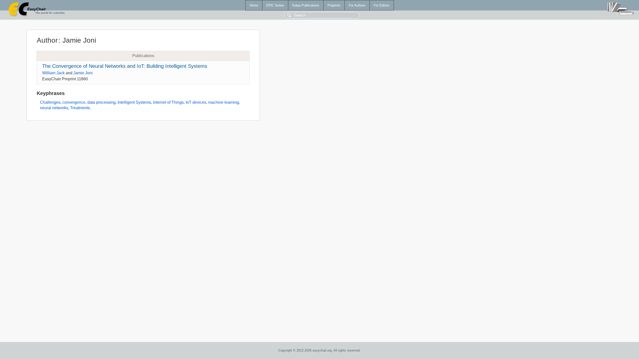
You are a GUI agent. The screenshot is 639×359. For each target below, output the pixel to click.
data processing (101, 102)
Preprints (333, 5)
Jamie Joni (83, 73)
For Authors (357, 5)
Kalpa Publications (305, 5)
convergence (73, 102)
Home (254, 5)
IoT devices (196, 102)
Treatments (80, 108)
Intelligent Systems (134, 102)
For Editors (382, 5)
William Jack (53, 73)
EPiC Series (275, 5)
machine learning (223, 102)
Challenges (50, 102)
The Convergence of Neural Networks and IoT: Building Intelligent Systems (124, 66)
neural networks (54, 108)
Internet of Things (168, 102)
